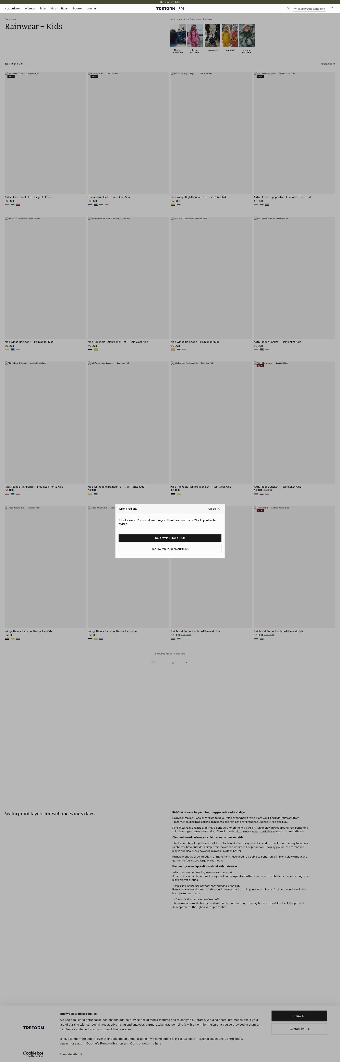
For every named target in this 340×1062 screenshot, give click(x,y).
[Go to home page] (170, 8)
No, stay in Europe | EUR (170, 538)
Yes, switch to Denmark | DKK (170, 549)
